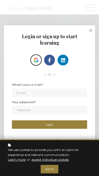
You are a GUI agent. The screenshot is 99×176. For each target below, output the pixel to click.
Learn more (17, 159)
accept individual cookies (50, 159)
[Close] (90, 30)
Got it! (49, 169)
